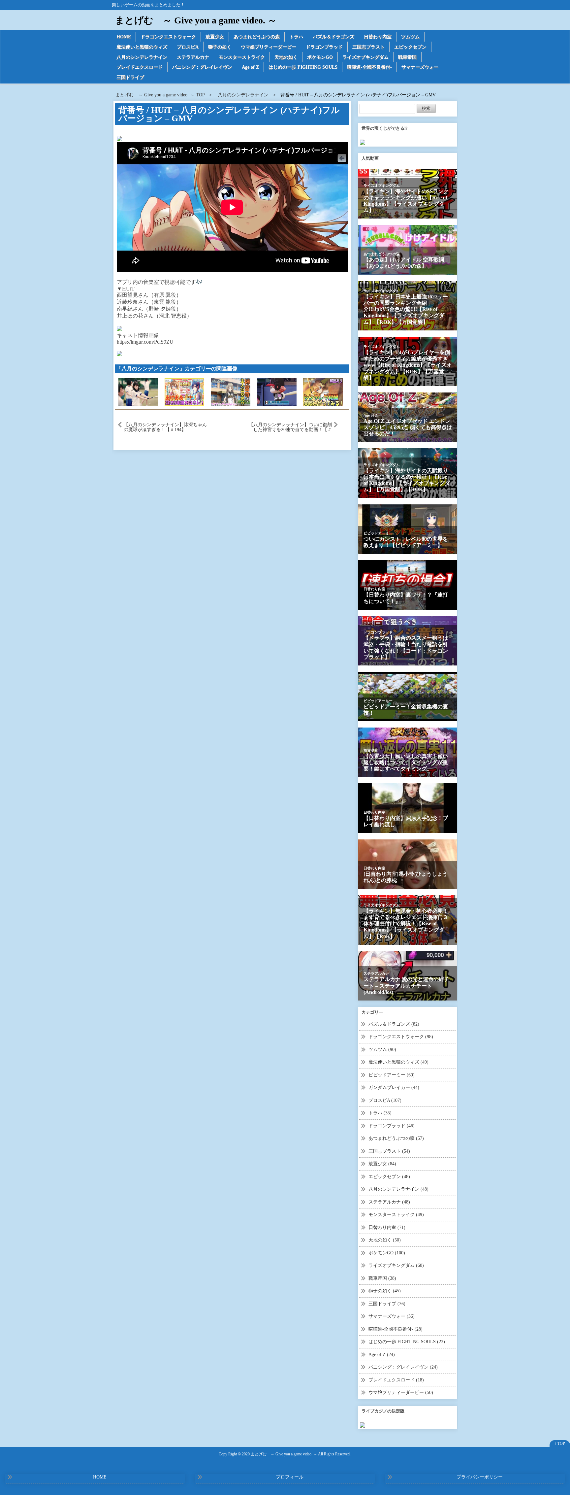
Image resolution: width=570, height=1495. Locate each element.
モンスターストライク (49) (396, 1214)
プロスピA (188, 47)
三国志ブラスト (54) (389, 1151)
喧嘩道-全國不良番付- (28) (395, 1329)
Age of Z (250, 67)
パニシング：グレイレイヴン (202, 67)
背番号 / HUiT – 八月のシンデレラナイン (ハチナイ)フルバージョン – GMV (229, 114)
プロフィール (289, 1477)
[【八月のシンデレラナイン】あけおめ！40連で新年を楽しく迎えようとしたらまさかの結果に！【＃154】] (184, 391)
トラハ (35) (380, 1112)
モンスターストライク (242, 57)
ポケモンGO (320, 57)
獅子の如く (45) (384, 1290)
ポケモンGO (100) (386, 1252)
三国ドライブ (130, 77)
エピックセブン (410, 47)
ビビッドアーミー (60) (391, 1074)
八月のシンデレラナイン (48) (398, 1189)
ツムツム (410, 36)
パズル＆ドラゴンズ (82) (393, 1024)
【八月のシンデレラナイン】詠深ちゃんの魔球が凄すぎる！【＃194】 (165, 427)
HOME (123, 36)
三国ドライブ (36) (386, 1303)
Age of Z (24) (381, 1354)
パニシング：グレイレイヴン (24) (403, 1367)
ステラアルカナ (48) (389, 1202)
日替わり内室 (378, 36)
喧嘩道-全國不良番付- (369, 67)
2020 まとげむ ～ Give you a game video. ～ (279, 1454)
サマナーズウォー (419, 67)
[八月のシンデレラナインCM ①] (138, 391)
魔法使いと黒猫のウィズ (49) (398, 1062)
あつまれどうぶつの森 (257, 36)
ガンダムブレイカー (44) (393, 1087)
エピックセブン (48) (389, 1176)
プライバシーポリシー (480, 1477)
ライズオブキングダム (365, 57)
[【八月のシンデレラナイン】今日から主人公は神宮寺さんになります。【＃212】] (230, 391)
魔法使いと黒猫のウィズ (141, 47)
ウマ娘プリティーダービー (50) (400, 1392)
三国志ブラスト (368, 47)
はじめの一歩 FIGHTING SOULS (303, 67)
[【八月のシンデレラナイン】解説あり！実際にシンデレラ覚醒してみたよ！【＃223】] (323, 391)
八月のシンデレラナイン (141, 57)
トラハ (296, 36)
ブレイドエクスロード (139, 67)
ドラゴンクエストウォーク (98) (400, 1036)
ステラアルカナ (193, 57)
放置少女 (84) (382, 1163)
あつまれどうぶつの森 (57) (396, 1138)
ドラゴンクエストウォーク (168, 36)
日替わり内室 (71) (386, 1227)
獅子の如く (219, 47)
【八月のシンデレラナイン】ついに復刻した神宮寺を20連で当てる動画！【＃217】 (290, 427)
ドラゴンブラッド (324, 47)
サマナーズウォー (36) (391, 1316)
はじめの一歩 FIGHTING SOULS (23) (406, 1341)
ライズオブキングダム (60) (396, 1265)
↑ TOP (559, 1443)
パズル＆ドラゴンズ (333, 36)
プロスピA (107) (384, 1100)
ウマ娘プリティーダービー (268, 47)
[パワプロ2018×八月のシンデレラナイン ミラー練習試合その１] (277, 391)
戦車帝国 (407, 57)
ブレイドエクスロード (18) (396, 1379)
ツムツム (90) (382, 1049)
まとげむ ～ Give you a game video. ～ (196, 20)
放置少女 (215, 36)
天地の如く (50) (384, 1240)
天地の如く (286, 57)
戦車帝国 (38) (382, 1278)
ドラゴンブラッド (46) (391, 1125)
